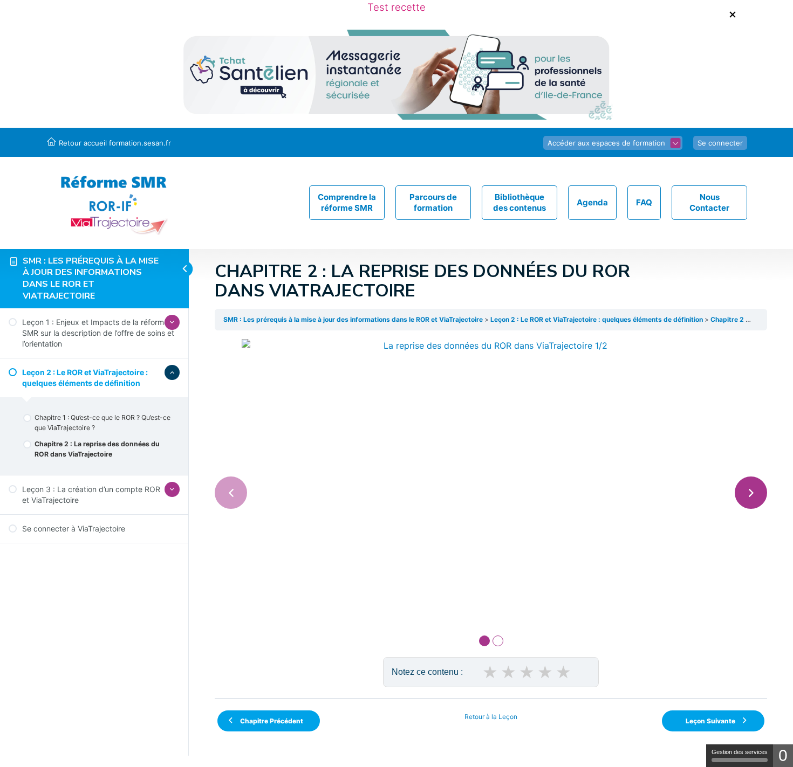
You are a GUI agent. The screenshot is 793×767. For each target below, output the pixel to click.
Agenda (592, 202)
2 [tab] (498, 640)
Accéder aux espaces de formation (606, 143)
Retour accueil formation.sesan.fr (115, 143)
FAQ (644, 202)
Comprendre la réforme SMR (347, 202)
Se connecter (720, 143)
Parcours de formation (433, 202)
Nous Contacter (709, 202)
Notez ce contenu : (427, 671)
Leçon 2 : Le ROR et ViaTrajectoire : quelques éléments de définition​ (596, 319)
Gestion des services (740, 752)
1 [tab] (484, 640)
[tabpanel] (491, 479)
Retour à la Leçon (490, 717)
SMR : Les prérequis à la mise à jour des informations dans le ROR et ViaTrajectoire (91, 278)
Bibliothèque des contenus (519, 202)
